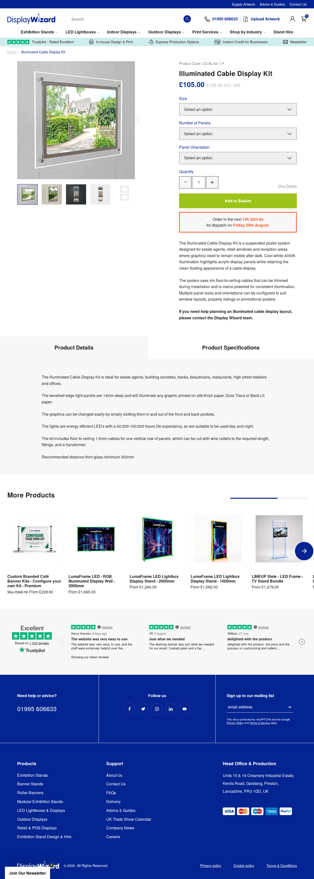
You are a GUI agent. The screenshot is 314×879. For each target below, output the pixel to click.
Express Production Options (177, 42)
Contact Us (298, 4)
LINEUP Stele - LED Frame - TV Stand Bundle (277, 578)
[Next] (132, 120)
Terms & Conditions (281, 865)
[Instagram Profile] (157, 709)
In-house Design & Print (114, 42)
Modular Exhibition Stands (40, 801)
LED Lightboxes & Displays (41, 810)
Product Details (73, 347)
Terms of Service (259, 723)
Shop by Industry (246, 32)
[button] (27, 873)
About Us (114, 775)
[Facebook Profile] (129, 709)
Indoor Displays (122, 32)
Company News (120, 828)
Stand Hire (283, 32)
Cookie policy (244, 865)
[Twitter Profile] (143, 709)
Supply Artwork (243, 4)
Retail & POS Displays (37, 828)
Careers (113, 836)
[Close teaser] (51, 865)
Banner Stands (30, 784)
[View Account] (292, 19)
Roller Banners (30, 792)
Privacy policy (210, 865)
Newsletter (298, 42)
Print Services (205, 32)
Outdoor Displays (164, 32)
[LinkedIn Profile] (170, 709)
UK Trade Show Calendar (128, 819)
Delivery (113, 801)
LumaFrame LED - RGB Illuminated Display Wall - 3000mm (91, 581)
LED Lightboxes (80, 32)
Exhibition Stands (37, 32)
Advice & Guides (272, 4)
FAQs (111, 792)
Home (12, 52)
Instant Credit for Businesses (245, 42)
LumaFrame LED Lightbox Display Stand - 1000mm (215, 578)
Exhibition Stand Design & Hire (44, 836)
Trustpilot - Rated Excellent (53, 42)
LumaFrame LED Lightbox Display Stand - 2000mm (154, 578)
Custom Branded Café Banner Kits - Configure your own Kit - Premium (34, 581)
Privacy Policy (235, 723)
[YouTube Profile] (184, 709)
